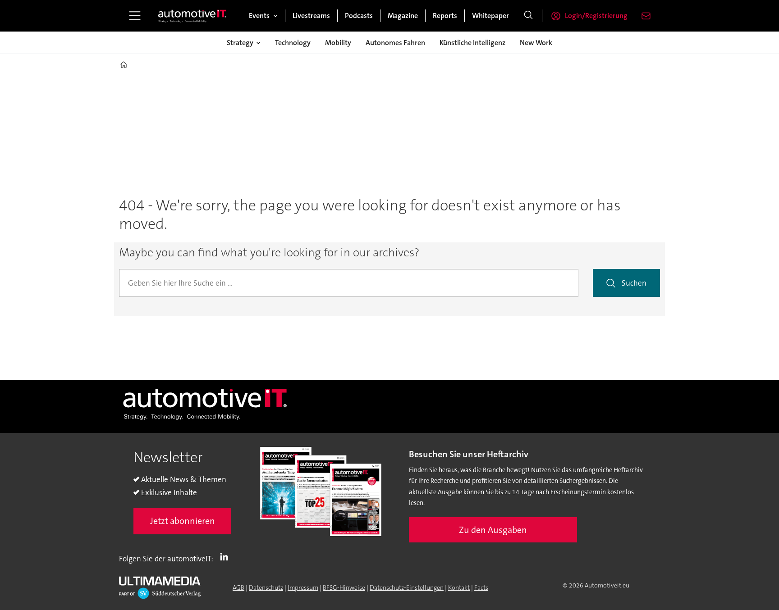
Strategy (240, 42)
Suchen (634, 283)
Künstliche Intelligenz (472, 42)
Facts (481, 587)
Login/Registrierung (596, 15)
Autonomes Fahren (395, 42)
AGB (238, 587)
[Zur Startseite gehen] (192, 16)
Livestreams (311, 15)
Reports (445, 15)
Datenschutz (266, 587)
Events (259, 15)
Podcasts (359, 15)
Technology (293, 42)
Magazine (403, 15)
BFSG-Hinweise (344, 587)
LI (226, 556)
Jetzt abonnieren (182, 521)
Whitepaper (490, 15)
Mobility (338, 42)
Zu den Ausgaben (493, 530)
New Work (536, 42)
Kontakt (459, 587)
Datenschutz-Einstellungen (407, 587)
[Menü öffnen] (134, 16)
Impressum (303, 587)
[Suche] (528, 16)
